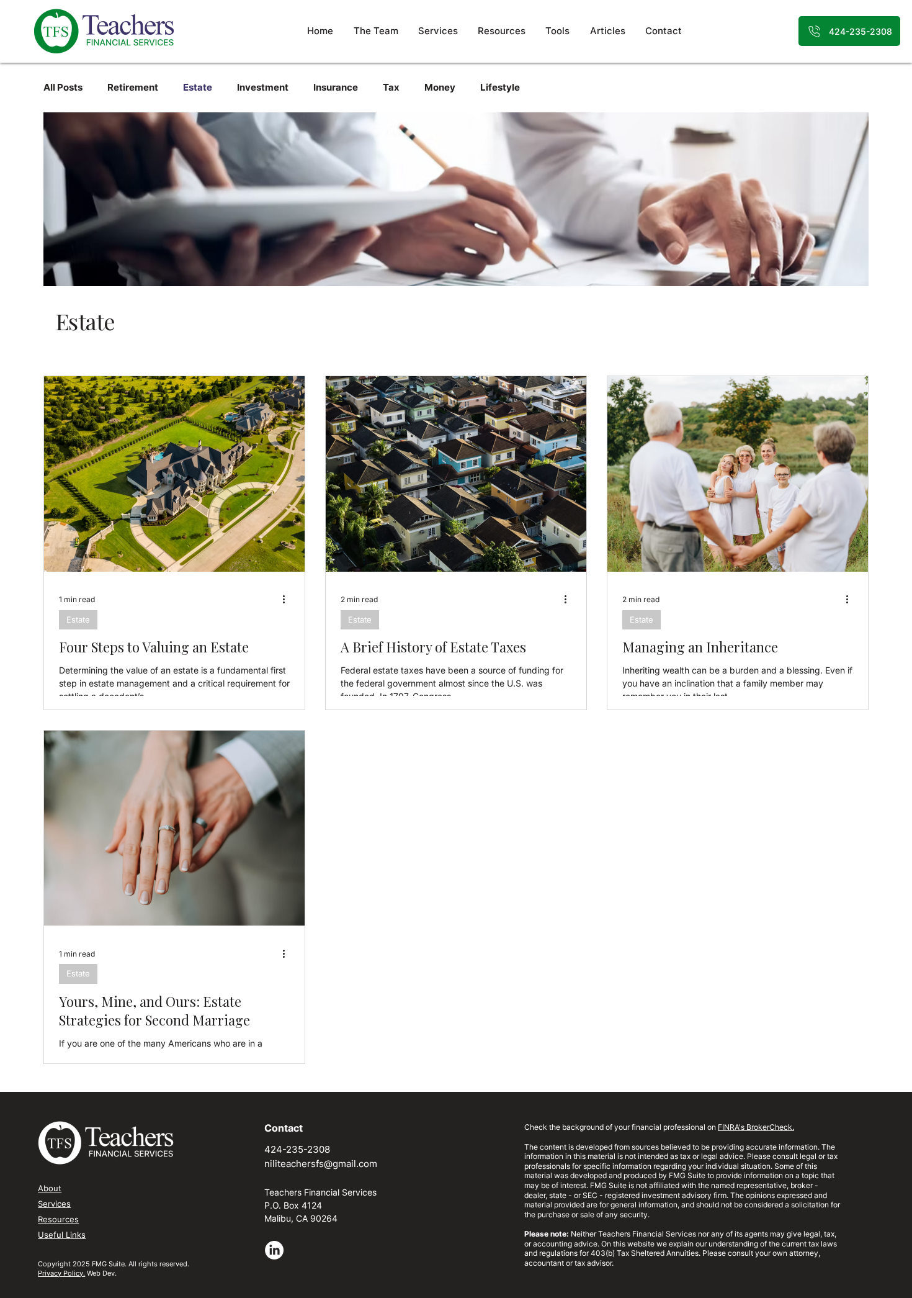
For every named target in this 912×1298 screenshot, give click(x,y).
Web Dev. (102, 1273)
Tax (391, 87)
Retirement (132, 87)
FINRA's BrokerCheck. (756, 1127)
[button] (558, 31)
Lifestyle (500, 87)
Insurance (335, 87)
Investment (262, 87)
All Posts (63, 87)
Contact (283, 1128)
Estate (197, 87)
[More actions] (287, 599)
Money (439, 87)
